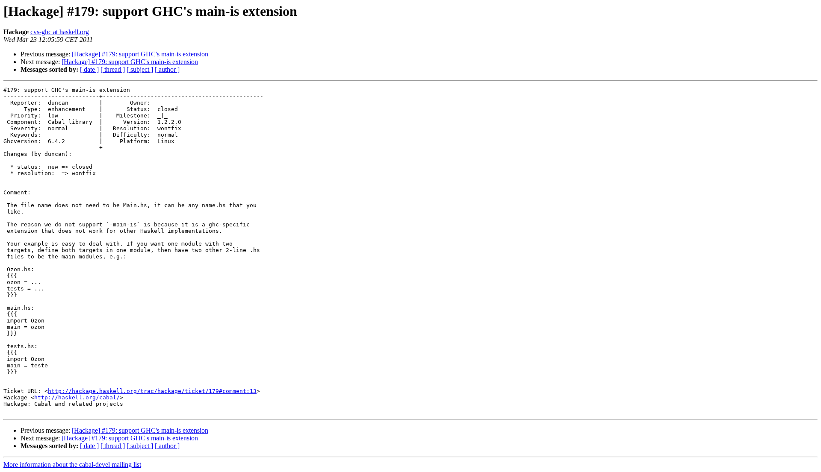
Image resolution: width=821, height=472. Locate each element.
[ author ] (167, 69)
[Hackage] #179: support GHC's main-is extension (140, 54)
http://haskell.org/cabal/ (77, 397)
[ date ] (89, 69)
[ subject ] (140, 69)
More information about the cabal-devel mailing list (72, 464)
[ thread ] (112, 69)
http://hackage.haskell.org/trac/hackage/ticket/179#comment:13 (152, 391)
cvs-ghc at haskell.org (59, 31)
